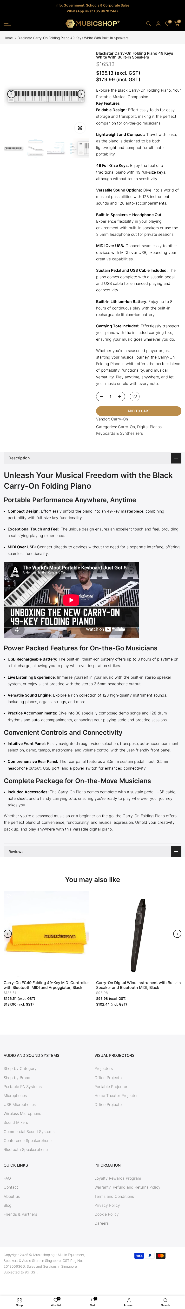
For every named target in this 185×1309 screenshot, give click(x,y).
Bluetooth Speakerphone (26, 1149)
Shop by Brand (17, 1077)
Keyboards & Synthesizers (119, 433)
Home (8, 38)
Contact (11, 1187)
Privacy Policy (107, 1205)
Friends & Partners (20, 1214)
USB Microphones (20, 1104)
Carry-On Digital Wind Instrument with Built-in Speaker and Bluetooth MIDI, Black (138, 985)
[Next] (81, 94)
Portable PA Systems (23, 1086)
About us (12, 1196)
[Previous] (11, 94)
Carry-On (119, 419)
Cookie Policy (106, 1214)
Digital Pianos (149, 426)
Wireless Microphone (22, 1113)
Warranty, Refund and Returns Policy (127, 1187)
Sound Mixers (16, 1122)
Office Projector (108, 1077)
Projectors (103, 1068)
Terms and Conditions (114, 1196)
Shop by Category (20, 1068)
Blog (8, 1205)
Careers (101, 1223)
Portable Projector (110, 1086)
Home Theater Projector (116, 1095)
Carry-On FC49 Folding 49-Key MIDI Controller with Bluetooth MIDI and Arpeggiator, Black (46, 985)
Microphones (15, 1095)
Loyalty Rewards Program (117, 1178)
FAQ (7, 1178)
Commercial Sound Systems (29, 1131)
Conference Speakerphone (28, 1140)
